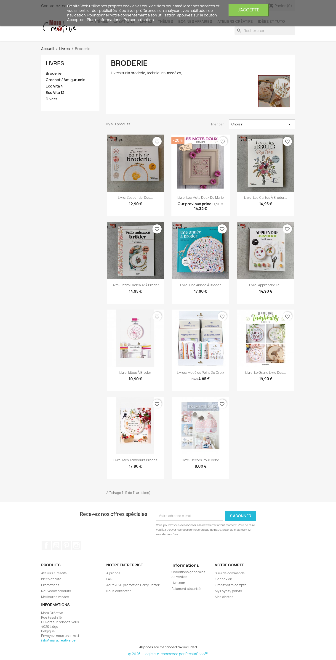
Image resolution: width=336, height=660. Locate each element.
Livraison (178, 582)
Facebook (46, 545)
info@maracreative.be (58, 640)
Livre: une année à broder (200, 285)
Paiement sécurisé (186, 588)
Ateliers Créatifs (54, 573)
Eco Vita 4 (54, 86)
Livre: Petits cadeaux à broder (135, 285)
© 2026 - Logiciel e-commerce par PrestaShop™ (168, 654)
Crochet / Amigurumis (65, 79)
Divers (51, 99)
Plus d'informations (104, 19)
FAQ (109, 579)
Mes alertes (224, 597)
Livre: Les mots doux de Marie (200, 197)
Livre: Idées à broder (135, 372)
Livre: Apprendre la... (265, 285)
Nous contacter (118, 591)
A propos (113, 573)
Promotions (50, 585)
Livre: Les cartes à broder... (265, 197)
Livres (55, 63)
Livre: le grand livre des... (265, 372)
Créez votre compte (231, 585)
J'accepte (248, 10)
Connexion (223, 579)
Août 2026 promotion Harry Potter (133, 585)
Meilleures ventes (55, 597)
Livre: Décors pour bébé (200, 460)
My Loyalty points (228, 591)
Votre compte (229, 564)
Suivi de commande (230, 573)
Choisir (261, 124)
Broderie (53, 73)
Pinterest (66, 545)
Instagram (76, 545)
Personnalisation (139, 19)
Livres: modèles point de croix (200, 372)
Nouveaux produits (56, 591)
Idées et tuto (51, 579)
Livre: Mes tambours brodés (135, 460)
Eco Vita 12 (55, 92)
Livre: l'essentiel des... (135, 197)
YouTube (56, 545)
